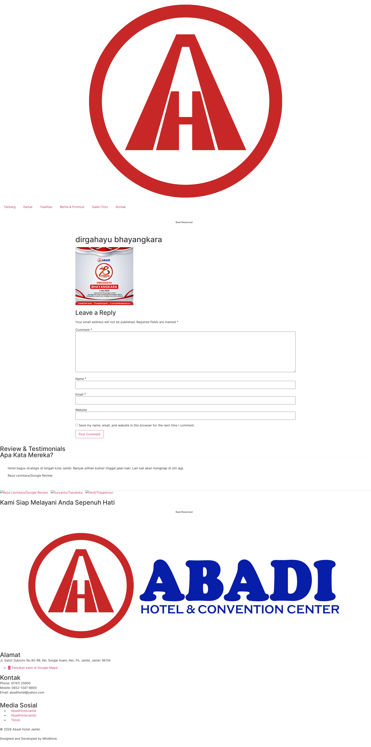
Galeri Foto (100, 207)
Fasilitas (46, 207)
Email (80, 394)
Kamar (28, 207)
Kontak (121, 207)
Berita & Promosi (72, 207)
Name (80, 378)
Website (81, 409)
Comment (83, 329)
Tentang (10, 207)
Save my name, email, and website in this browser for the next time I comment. (137, 425)
